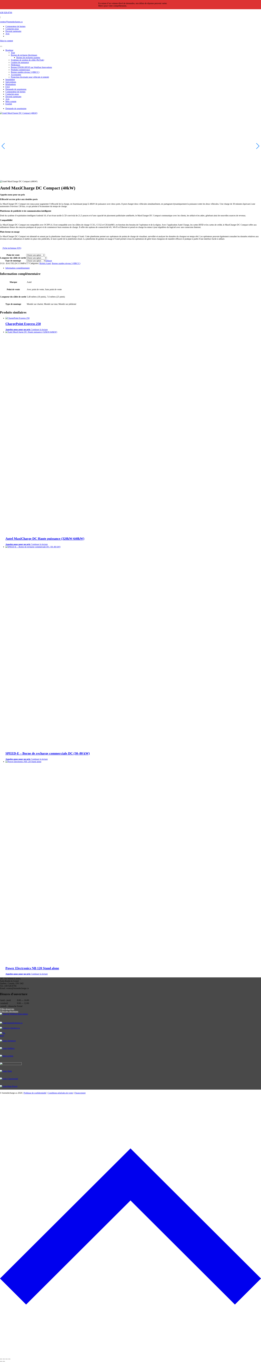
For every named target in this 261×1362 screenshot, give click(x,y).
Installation (10, 79)
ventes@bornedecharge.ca (11, 22)
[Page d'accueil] (130, 43)
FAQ (7, 87)
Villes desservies (7, 1009)
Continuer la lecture (39, 329)
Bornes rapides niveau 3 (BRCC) (25, 72)
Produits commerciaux (20, 70)
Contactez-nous (12, 94)
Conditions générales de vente (60, 1093)
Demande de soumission (15, 89)
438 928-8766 (6, 12)
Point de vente (13, 255)
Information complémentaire (17, 268)
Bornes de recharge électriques (24, 55)
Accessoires (16, 74)
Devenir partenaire (13, 96)
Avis (7, 99)
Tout (13, 52)
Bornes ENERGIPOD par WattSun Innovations (31, 67)
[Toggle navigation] (1, 46)
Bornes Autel (45, 263)
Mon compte (10, 101)
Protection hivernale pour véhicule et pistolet (30, 77)
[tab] (133, 268)
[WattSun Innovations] (130, 1017)
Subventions (10, 82)
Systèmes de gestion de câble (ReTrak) (27, 60)
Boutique (9, 50)
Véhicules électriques (9, 1011)
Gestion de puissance (20, 62)
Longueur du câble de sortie (13, 258)
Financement (80, 1093)
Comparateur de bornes (15, 26)
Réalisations (10, 84)
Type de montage (13, 261)
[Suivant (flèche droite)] (4, 1361)
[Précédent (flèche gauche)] (1, 1361)
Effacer (49, 261)
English (8, 104)
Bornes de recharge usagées (28, 57)
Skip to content (6, 41)
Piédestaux (15, 65)
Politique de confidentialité (35, 1093)
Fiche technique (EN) (11, 248)
